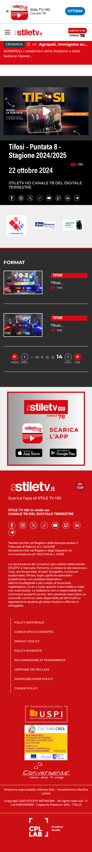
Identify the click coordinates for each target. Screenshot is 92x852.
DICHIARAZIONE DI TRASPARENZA (40, 660)
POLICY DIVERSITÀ (28, 650)
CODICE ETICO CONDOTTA (34, 632)
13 (52, 357)
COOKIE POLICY (26, 688)
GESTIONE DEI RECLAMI (31, 669)
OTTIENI (75, 11)
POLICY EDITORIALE (29, 622)
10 (37, 357)
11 (42, 357)
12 (47, 357)
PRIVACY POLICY (27, 641)
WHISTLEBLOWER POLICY (33, 679)
